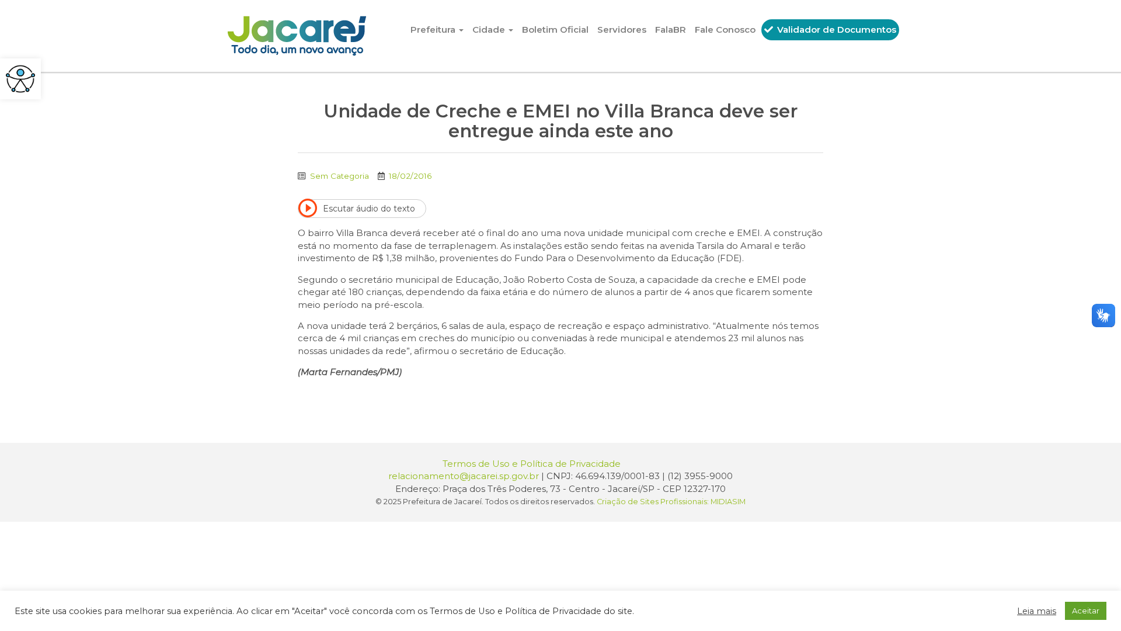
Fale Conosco (725, 29)
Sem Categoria (339, 176)
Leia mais (1036, 611)
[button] (20, 78)
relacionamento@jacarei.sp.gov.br (463, 475)
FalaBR (670, 29)
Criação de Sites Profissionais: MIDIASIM (671, 501)
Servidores (621, 29)
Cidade (489, 29)
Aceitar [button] (1085, 610)
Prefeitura (434, 29)
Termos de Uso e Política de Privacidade (532, 463)
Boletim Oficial (555, 29)
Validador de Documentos (835, 29)
